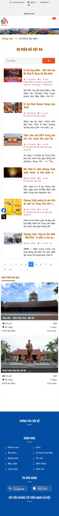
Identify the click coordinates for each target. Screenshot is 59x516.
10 (10, 269)
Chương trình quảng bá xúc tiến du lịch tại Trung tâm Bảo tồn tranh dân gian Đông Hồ (39, 202)
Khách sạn (13, 447)
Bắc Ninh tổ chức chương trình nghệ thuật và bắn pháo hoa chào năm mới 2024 (39, 170)
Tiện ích (40, 468)
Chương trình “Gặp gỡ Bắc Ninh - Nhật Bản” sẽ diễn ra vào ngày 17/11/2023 (39, 235)
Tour (38, 447)
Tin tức (39, 458)
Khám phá (13, 458)
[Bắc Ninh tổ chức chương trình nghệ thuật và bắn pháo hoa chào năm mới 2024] (13, 172)
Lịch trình (13, 468)
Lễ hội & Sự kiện (28, 38)
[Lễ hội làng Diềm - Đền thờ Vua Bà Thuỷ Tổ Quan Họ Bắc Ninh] (13, 75)
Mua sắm (12, 463)
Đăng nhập (30, 13)
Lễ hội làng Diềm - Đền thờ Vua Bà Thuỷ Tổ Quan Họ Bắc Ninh (39, 71)
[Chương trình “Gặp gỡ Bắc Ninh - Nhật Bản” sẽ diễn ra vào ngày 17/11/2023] (13, 238)
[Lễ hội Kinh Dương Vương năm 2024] (13, 107)
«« (5, 264)
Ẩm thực (12, 452)
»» (27, 269)
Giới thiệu (41, 463)
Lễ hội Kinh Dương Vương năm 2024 (39, 105)
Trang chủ (7, 38)
